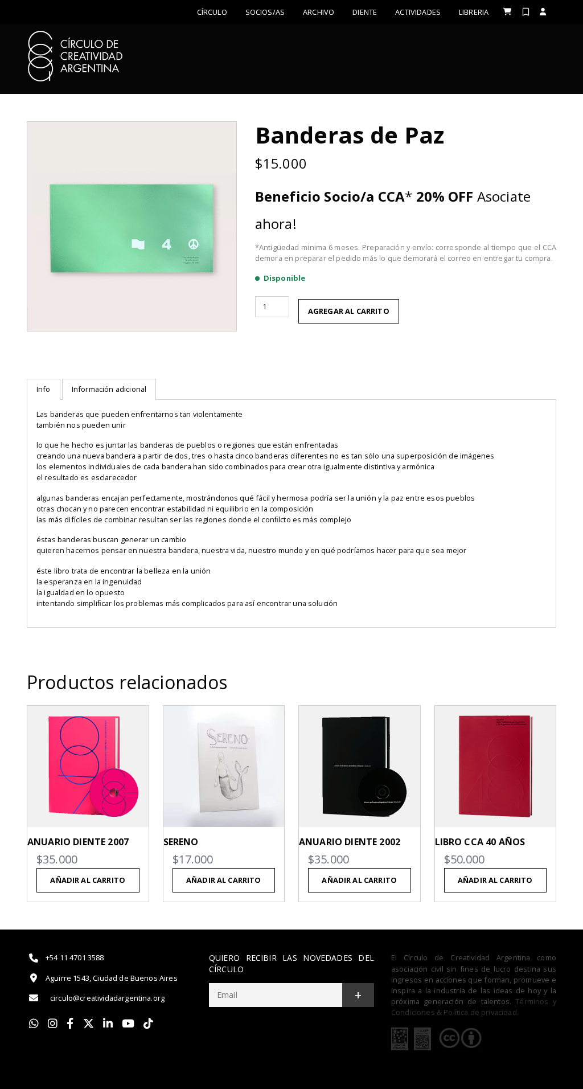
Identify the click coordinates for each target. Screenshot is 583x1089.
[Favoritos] (526, 11)
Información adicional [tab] (109, 389)
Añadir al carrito (87, 880)
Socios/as (265, 12)
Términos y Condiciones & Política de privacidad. (473, 1006)
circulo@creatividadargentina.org (107, 998)
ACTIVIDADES (418, 12)
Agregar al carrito (348, 311)
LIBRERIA (473, 12)
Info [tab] (43, 389)
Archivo (318, 12)
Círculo (212, 12)
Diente (364, 12)
